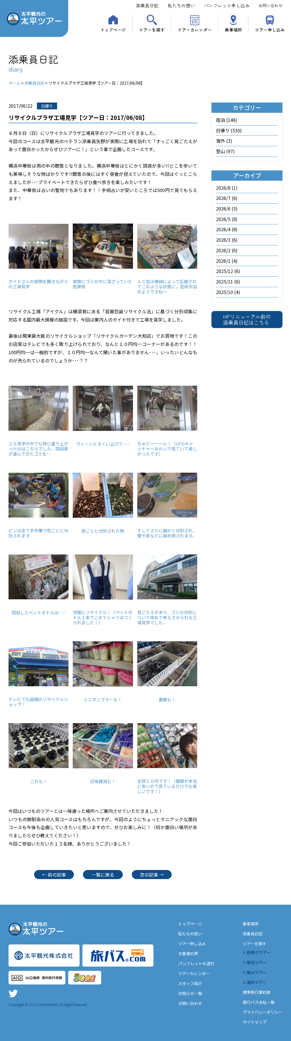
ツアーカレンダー (195, 29)
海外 (220, 140)
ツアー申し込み (270, 29)
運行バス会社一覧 (259, 1002)
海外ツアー (256, 982)
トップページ (113, 29)
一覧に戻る (103, 874)
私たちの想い (181, 5)
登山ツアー (256, 972)
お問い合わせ (270, 5)
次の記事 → (152, 874)
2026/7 (223, 198)
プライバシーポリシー (262, 1012)
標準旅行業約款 (257, 992)
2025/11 (224, 281)
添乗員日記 (147, 5)
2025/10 (224, 292)
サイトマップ (255, 1022)
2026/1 (223, 260)
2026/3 (223, 239)
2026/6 (223, 208)
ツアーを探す (152, 29)
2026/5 (223, 219)
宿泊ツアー (256, 962)
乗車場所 (233, 29)
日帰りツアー (258, 952)
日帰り (223, 130)
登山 (220, 151)
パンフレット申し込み (227, 5)
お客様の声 (188, 953)
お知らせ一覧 (190, 993)
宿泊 (220, 119)
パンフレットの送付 (196, 963)
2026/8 (223, 187)
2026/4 (223, 229)
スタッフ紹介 (190, 983)
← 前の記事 (54, 874)
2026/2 (223, 250)
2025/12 (224, 271)
